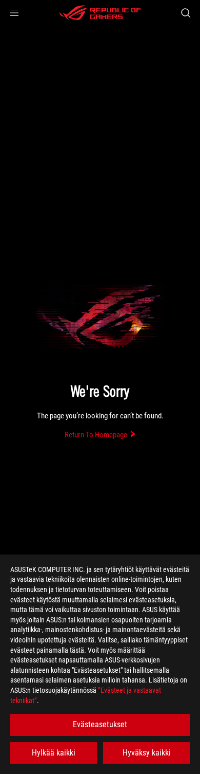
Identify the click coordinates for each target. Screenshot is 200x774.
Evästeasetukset (100, 724)
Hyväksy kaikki (147, 753)
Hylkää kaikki (53, 753)
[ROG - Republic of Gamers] (100, 13)
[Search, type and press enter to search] (185, 13)
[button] (14, 13)
